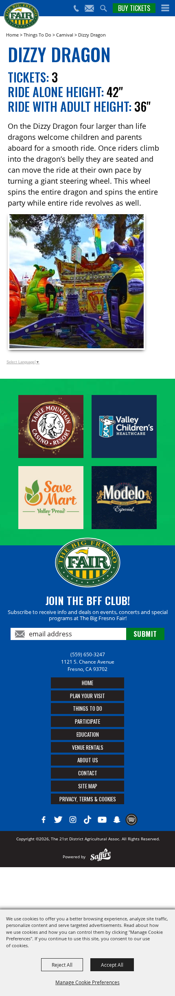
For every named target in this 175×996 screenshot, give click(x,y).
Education (88, 734)
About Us (87, 760)
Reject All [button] (62, 964)
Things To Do (37, 35)
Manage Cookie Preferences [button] (87, 982)
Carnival (64, 35)
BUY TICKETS (134, 8)
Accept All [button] (112, 964)
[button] (165, 8)
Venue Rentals (87, 747)
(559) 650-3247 (87, 654)
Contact (87, 773)
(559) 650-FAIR (76, 8)
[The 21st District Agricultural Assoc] (21, 15)
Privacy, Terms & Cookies (87, 799)
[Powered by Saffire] (100, 856)
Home (12, 35)
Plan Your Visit (87, 696)
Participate (87, 721)
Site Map (87, 786)
